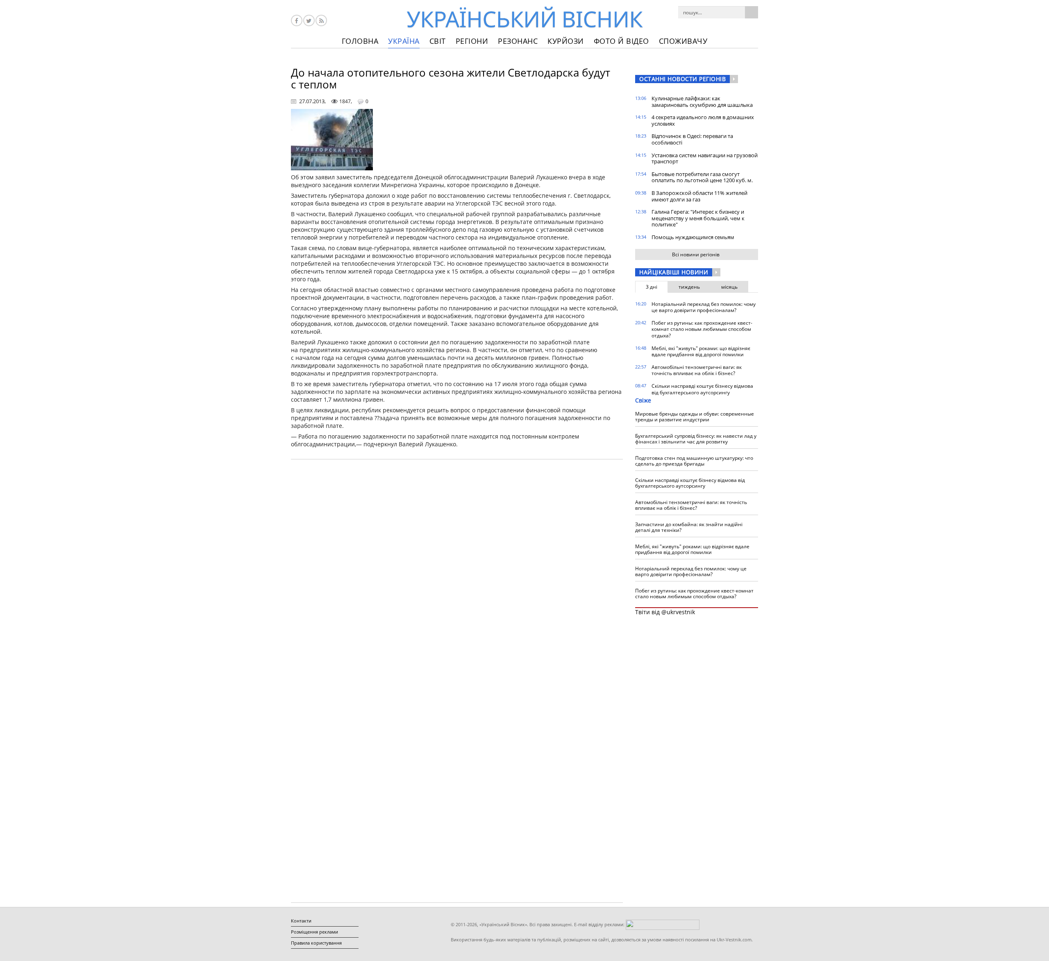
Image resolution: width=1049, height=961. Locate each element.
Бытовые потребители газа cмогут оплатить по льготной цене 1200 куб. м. (702, 177)
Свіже (643, 400)
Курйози (565, 41)
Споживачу (683, 41)
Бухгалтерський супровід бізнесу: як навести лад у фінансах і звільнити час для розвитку (695, 438)
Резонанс (518, 41)
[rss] (321, 20)
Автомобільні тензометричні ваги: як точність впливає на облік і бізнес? (697, 370)
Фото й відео (621, 41)
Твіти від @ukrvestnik (665, 612)
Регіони (472, 41)
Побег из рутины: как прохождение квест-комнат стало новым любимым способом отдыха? (702, 329)
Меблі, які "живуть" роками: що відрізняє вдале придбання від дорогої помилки (701, 351)
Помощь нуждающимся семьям (693, 237)
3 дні (651, 286)
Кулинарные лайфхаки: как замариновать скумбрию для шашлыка (702, 102)
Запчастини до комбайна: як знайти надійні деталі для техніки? (688, 527)
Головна (360, 41)
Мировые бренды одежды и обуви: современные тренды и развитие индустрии (694, 416)
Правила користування (316, 943)
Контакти (301, 921)
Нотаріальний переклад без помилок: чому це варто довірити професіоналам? (704, 307)
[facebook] (296, 20)
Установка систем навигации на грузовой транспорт (705, 158)
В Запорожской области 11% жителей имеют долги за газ (699, 196)
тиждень (689, 286)
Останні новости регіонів (682, 79)
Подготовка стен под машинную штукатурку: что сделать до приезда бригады (694, 460)
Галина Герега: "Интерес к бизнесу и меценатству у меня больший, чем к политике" (698, 218)
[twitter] (309, 20)
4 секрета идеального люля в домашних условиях (703, 120)
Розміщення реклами (314, 932)
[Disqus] (457, 570)
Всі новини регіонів (696, 254)
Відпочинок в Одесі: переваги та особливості (692, 139)
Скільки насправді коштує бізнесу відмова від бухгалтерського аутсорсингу (702, 389)
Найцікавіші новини (673, 272)
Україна (404, 41)
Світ (437, 41)
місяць (729, 286)
